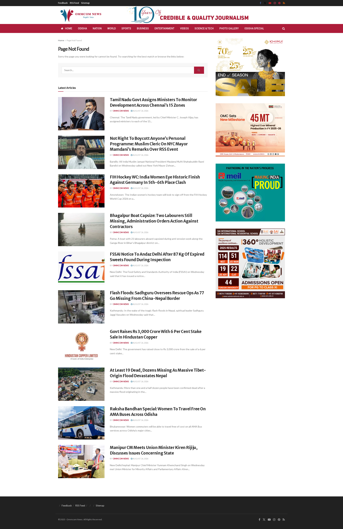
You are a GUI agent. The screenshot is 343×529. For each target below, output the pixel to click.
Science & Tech (204, 28)
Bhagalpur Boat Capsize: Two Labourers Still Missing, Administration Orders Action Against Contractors (154, 221)
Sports (126, 28)
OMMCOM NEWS (121, 111)
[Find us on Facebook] (260, 3)
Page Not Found (74, 40)
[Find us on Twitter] (265, 3)
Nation (97, 28)
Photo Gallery (229, 28)
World (111, 28)
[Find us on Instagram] (275, 3)
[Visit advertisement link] (196, 15)
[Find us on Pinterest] (279, 3)
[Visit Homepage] (80, 15)
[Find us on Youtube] (270, 3)
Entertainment (164, 28)
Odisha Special (254, 28)
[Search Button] (283, 28)
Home (68, 28)
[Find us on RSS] (284, 3)
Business (143, 28)
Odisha (82, 28)
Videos (184, 28)
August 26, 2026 (140, 111)
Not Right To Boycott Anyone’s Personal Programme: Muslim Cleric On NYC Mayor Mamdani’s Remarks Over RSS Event (149, 144)
